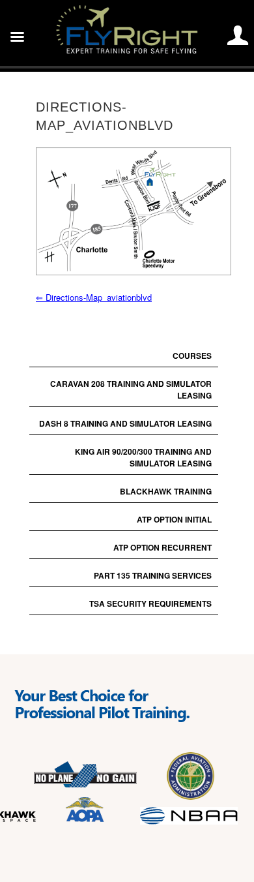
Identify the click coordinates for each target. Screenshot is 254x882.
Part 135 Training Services (153, 575)
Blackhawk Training (166, 491)
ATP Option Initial (174, 519)
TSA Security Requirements (150, 603)
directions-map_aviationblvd (94, 297)
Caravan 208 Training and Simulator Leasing (131, 389)
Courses (192, 355)
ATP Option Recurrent (162, 547)
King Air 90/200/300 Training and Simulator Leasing (143, 457)
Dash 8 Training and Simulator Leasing (125, 423)
